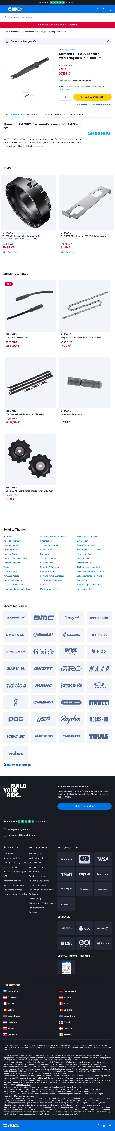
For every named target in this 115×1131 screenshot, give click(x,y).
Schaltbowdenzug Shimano (89, 576)
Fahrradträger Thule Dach (89, 584)
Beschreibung (14, 114)
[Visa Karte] (103, 859)
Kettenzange (46, 541)
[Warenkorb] (110, 9)
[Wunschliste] (96, 9)
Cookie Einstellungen (12, 889)
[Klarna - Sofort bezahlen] (103, 874)
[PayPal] (84, 874)
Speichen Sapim (10, 545)
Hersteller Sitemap (37, 885)
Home (5, 32)
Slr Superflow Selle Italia (51, 580)
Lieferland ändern (70, 1060)
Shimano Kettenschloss (13, 580)
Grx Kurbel (45, 554)
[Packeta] (103, 943)
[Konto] (103, 9)
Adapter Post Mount (49, 571)
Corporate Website (12, 858)
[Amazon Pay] (66, 889)
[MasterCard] (84, 859)
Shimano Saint (46, 562)
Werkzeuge (61, 32)
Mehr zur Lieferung (23, 1085)
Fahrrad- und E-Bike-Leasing (42, 903)
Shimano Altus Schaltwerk (15, 558)
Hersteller (76, 114)
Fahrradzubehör (27, 32)
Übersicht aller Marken (17, 764)
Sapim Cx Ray (46, 549)
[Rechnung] (66, 859)
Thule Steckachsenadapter (89, 567)
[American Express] (66, 874)
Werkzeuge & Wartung (46, 32)
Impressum (8, 853)
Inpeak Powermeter (12, 541)
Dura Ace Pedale (11, 576)
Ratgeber (33, 912)
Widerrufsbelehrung (12, 880)
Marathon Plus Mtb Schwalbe (53, 536)
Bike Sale (43, 24)
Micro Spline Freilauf (49, 589)
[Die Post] (103, 928)
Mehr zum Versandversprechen (26, 1096)
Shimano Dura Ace (11, 562)
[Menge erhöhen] (69, 97)
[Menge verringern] (61, 97)
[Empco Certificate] (66, 967)
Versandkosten (36, 867)
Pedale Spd (82, 580)
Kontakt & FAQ (35, 853)
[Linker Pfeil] (7, 382)
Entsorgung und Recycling (15, 894)
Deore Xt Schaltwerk (49, 567)
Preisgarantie (35, 894)
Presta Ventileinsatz (86, 545)
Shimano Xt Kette (48, 558)
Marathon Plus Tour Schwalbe (90, 549)
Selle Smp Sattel (10, 549)
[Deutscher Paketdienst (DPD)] (84, 928)
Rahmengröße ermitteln (39, 880)
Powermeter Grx (84, 562)
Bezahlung (34, 871)
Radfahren (15, 32)
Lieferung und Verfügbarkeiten (42, 889)
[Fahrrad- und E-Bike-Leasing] (66, 904)
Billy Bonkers (82, 541)
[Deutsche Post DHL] (66, 928)
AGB (5, 876)
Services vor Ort (10, 867)
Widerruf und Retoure (39, 858)
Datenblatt (34, 114)
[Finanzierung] (103, 889)
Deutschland (64, 90)
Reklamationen (35, 862)
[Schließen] (108, 40)
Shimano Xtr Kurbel (49, 545)
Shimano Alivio (10, 554)
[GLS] (66, 943)
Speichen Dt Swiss (85, 589)
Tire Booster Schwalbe (13, 584)
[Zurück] (6, 68)
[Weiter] (53, 68)
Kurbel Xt (44, 584)
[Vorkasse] (84, 889)
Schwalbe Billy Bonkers (87, 536)
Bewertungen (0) (55, 114)
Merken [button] (85, 104)
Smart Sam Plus (84, 554)
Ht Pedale (7, 536)
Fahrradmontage (36, 907)
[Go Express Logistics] (84, 943)
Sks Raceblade (10, 571)
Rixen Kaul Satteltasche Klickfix (17, 589)
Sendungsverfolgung (38, 876)
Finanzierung (35, 898)
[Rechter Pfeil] (53, 382)
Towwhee (7, 567)
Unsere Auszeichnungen (14, 871)
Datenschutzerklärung (13, 885)
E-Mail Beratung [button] (104, 104)
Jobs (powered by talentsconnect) (16, 862)
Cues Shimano (83, 558)
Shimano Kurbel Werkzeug (52, 576)
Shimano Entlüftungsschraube (90, 571)
